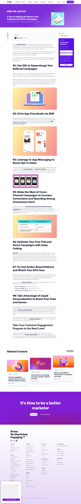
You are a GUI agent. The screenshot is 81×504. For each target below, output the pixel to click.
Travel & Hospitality (29, 449)
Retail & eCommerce (30, 445)
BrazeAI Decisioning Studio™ (16, 461)
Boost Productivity (29, 461)
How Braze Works (14, 449)
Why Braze (12, 445)
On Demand (28, 455)
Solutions (30, 2)
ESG (27, 482)
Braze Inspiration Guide (31, 334)
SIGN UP (66, 64)
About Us (28, 474)
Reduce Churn (28, 465)
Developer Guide (45, 464)
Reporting (12, 468)
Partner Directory (45, 474)
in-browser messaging (40, 169)
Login (58, 460)
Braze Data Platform (14, 457)
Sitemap (44, 498)
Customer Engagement (63, 35)
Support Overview (60, 451)
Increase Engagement (30, 467)
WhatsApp (12, 480)
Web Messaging (13, 476)
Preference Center (38, 498)
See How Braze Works (45, 414)
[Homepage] (9, 2)
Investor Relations (29, 480)
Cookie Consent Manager (11, 499)
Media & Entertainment (30, 451)
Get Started (70, 2)
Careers (27, 476)
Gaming (27, 453)
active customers (21, 44)
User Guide (44, 462)
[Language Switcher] (59, 2)
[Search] (56, 2)
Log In (63, 2)
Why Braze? (17, 2)
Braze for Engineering (30, 469)
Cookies (26, 498)
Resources (43, 2)
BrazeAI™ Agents (14, 462)
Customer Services (60, 453)
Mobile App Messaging (15, 474)
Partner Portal (44, 472)
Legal (27, 484)
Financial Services (29, 447)
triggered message (27, 282)
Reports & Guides (45, 449)
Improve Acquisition (29, 463)
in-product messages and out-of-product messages (38, 206)
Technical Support (60, 464)
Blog (14, 11)
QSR (27, 457)
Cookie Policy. (9, 497)
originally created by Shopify (25, 310)
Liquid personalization (35, 319)
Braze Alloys (44, 470)
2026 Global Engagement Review (63, 445)
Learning (43, 455)
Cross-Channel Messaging (15, 464)
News (27, 478)
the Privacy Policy (67, 60)
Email (12, 472)
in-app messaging (28, 169)
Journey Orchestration (15, 466)
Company (50, 2)
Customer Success (60, 455)
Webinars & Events (45, 453)
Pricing (12, 451)
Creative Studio (13, 470)
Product (23, 2)
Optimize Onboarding (30, 459)
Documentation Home (46, 461)
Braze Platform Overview (15, 447)
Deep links (15, 253)
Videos (43, 451)
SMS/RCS (12, 478)
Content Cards (16, 209)
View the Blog (70, 351)
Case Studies (44, 445)
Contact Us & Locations (30, 486)
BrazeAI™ (12, 459)
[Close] (20, 483)
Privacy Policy (31, 498)
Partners (36, 2)
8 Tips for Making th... (21, 11)
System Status (60, 462)
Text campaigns (22, 122)
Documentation (45, 459)
